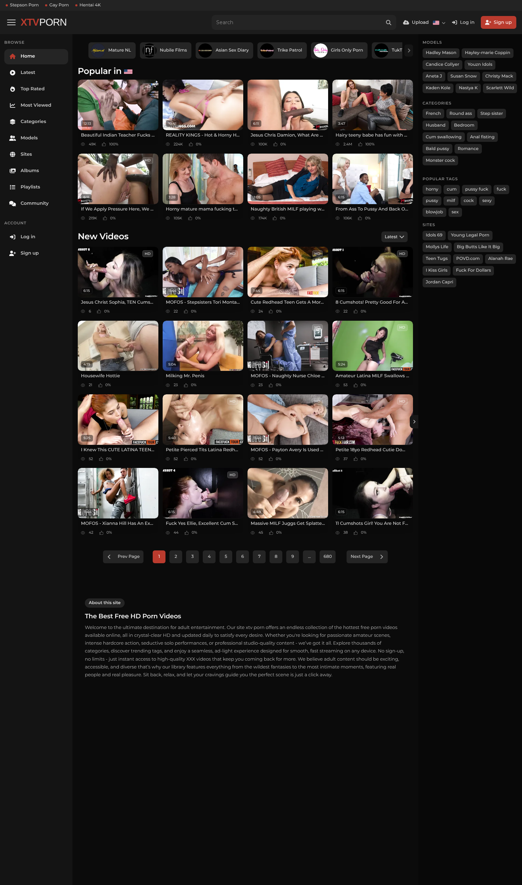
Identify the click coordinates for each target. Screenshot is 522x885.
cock (469, 200)
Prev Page (129, 556)
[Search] (388, 22)
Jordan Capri (439, 282)
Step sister (491, 113)
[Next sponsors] (408, 50)
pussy (432, 200)
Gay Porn (59, 5)
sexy (486, 200)
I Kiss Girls (436, 270)
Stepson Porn (24, 5)
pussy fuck (476, 189)
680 (327, 556)
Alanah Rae (500, 258)
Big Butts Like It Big (478, 247)
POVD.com (468, 258)
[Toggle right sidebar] (414, 421)
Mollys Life (437, 247)
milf (451, 200)
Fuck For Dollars (473, 270)
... (309, 556)
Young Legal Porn (470, 235)
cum (452, 189)
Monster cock (440, 160)
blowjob (434, 212)
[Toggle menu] (11, 22)
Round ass (461, 113)
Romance (468, 148)
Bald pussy (437, 148)
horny (432, 189)
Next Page (361, 556)
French (433, 113)
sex (455, 212)
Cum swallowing (444, 137)
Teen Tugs (437, 258)
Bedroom (464, 125)
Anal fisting (482, 137)
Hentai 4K (90, 5)
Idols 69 (434, 235)
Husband (436, 125)
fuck (501, 189)
